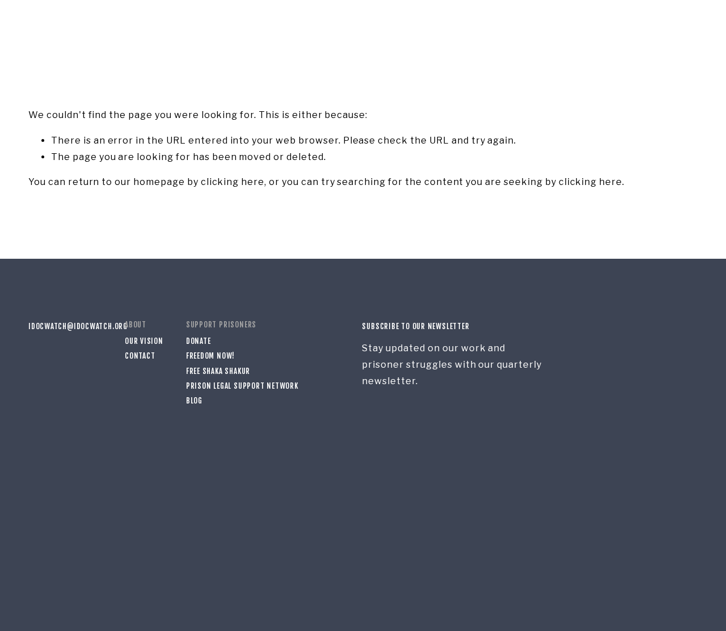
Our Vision (144, 341)
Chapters (148, 32)
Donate (684, 32)
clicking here (232, 181)
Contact (140, 355)
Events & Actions (237, 32)
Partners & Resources (324, 32)
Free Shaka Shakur (218, 371)
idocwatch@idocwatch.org (65, 326)
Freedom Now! (210, 355)
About (40, 32)
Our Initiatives (91, 32)
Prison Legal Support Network (242, 385)
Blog (185, 32)
